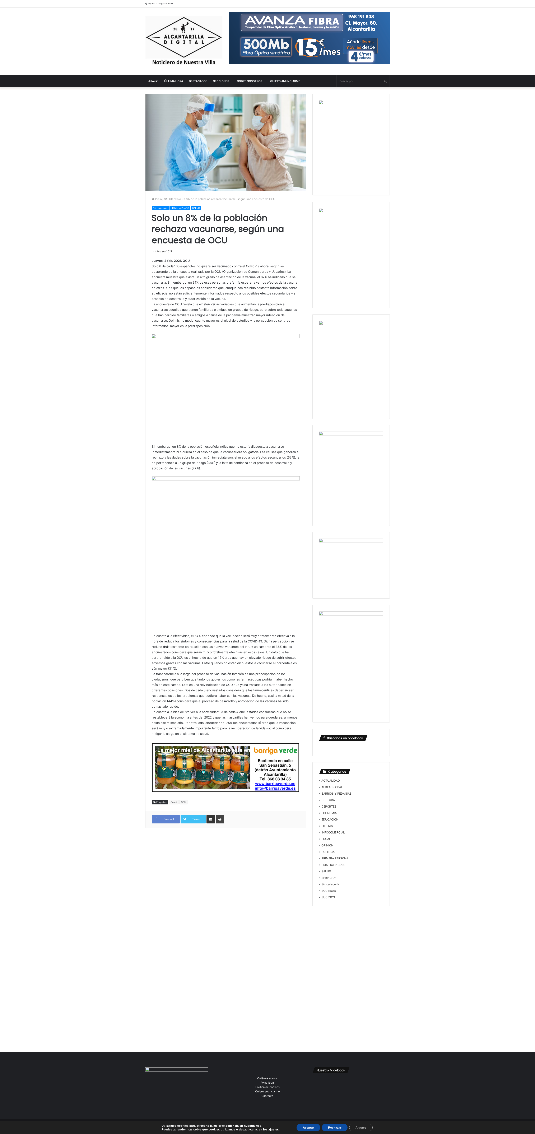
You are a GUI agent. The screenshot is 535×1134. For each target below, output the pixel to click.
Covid (174, 802)
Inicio (154, 81)
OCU (183, 802)
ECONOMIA (329, 813)
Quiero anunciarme (267, 1091)
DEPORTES (328, 806)
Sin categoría (330, 884)
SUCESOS (328, 897)
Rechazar (334, 1127)
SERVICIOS (328, 877)
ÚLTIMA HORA (173, 81)
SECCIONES (221, 81)
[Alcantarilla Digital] (184, 41)
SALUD (168, 199)
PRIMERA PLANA (180, 207)
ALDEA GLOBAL (332, 787)
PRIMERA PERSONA (334, 858)
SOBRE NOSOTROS (249, 81)
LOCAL (326, 839)
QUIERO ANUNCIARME (285, 81)
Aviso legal (267, 1082)
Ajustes (360, 1127)
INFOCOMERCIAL (333, 832)
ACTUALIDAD (160, 207)
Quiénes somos (267, 1078)
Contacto (267, 1095)
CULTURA (328, 800)
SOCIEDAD (328, 890)
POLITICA (328, 852)
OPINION (327, 845)
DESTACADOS (198, 81)
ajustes (273, 1129)
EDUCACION (329, 819)
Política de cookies (267, 1087)
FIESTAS (327, 826)
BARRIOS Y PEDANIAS (336, 793)
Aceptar (308, 1127)
